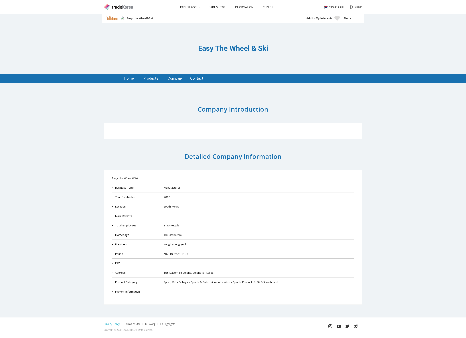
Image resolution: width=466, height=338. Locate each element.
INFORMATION (244, 7)
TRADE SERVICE (187, 7)
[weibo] (356, 325)
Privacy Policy (112, 324)
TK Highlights (167, 324)
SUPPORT (269, 7)
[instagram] (330, 325)
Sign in (358, 6)
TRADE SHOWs (216, 7)
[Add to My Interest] (337, 19)
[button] (356, 18)
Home (129, 78)
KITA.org (150, 324)
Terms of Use (132, 324)
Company (175, 78)
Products (150, 78)
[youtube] (338, 325)
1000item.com (173, 235)
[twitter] (347, 325)
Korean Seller (336, 6)
